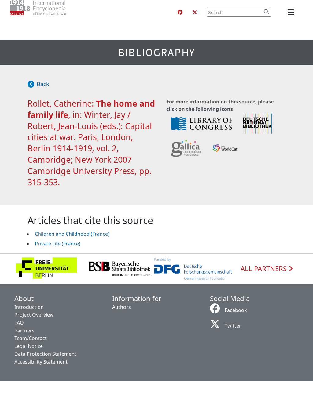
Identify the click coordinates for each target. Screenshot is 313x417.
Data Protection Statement (45, 353)
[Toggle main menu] (292, 12)
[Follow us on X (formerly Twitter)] (194, 12)
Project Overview (34, 314)
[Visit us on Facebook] (180, 12)
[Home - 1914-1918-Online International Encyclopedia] (50, 12)
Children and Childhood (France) (72, 233)
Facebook (236, 310)
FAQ (19, 322)
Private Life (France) (57, 243)
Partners (24, 330)
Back (43, 84)
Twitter (233, 325)
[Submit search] (266, 11)
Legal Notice (28, 346)
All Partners (265, 268)
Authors (121, 307)
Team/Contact (30, 338)
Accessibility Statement (41, 361)
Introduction (29, 307)
